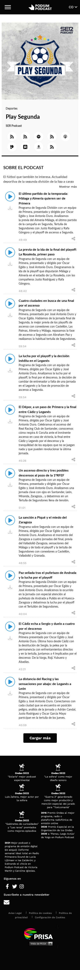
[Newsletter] (40, 902)
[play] (10, 196)
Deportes (11, 108)
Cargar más (40, 738)
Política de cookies (40, 913)
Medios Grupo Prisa (40, 943)
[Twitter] (14, 886)
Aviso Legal (15, 913)
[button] (8, 7)
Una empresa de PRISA (40, 933)
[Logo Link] (40, 7)
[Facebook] (7, 886)
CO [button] (72, 7)
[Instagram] (21, 886)
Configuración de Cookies (50, 917)
